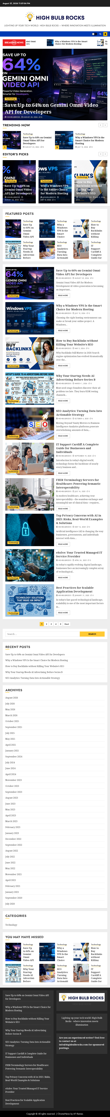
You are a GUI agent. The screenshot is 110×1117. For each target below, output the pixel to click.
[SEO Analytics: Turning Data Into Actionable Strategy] (47, 250)
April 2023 (10, 815)
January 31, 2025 (82, 595)
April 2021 (10, 880)
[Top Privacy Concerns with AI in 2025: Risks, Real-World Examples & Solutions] (29, 530)
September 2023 (13, 791)
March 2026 (11, 715)
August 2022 (11, 850)
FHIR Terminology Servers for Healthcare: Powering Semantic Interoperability (78, 483)
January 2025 (12, 750)
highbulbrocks (13, 117)
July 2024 (10, 762)
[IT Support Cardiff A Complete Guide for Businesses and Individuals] (81, 250)
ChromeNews (63, 1113)
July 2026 (10, 703)
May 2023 (10, 809)
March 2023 (11, 821)
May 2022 (10, 868)
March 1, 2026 (82, 200)
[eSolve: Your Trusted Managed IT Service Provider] (29, 565)
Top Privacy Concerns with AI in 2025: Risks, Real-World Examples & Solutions (79, 519)
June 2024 (10, 768)
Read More (63, 295)
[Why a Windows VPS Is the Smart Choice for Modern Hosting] (12, 140)
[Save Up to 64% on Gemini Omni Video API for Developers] (55, 84)
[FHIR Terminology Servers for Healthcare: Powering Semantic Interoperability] (29, 494)
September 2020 (13, 897)
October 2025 (12, 721)
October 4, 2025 (81, 419)
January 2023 (12, 833)
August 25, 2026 (30, 117)
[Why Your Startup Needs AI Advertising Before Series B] (13, 250)
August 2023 (11, 797)
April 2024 (10, 774)
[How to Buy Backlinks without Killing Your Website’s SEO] (64, 140)
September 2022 (13, 844)
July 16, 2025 (80, 492)
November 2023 (13, 780)
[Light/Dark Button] (94, 34)
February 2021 (12, 886)
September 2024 (13, 756)
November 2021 (13, 874)
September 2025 (13, 727)
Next (67, 624)
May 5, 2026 (82, 147)
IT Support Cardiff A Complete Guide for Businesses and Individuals (97, 256)
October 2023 (12, 786)
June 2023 (10, 803)
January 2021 (12, 892)
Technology (11, 99)
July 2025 (10, 733)
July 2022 (10, 856)
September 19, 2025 (83, 456)
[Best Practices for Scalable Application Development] (29, 600)
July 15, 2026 (30, 147)
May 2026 (10, 709)
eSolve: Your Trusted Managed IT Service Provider (79, 554)
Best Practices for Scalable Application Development (75, 589)
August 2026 (11, 697)
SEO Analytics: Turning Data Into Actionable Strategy (63, 253)
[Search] (100, 34)
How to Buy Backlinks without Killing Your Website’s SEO (87, 140)
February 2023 (12, 827)
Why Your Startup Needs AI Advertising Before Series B (90, 187)
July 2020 (10, 903)
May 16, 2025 (80, 527)
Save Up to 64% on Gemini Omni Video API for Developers (51, 108)
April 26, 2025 (81, 560)
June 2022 (10, 862)
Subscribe (105, 34)
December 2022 (13, 838)
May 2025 (10, 738)
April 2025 (10, 744)
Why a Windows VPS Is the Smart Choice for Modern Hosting (37, 140)
